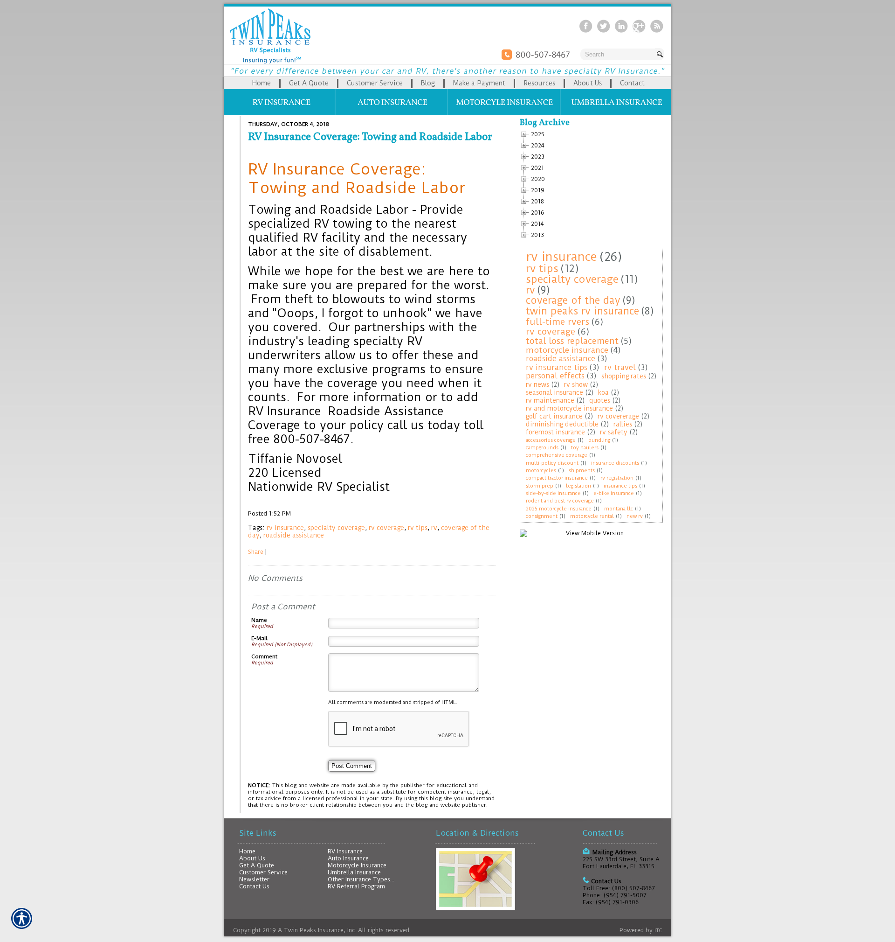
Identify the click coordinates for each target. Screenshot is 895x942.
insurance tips (620, 486)
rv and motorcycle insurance (569, 408)
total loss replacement (572, 341)
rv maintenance (550, 400)
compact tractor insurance (557, 478)
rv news (537, 384)
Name (259, 620)
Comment (264, 656)
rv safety (613, 432)
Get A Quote (256, 865)
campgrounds (542, 448)
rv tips (417, 527)
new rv (634, 516)
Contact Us (254, 886)
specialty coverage (336, 527)
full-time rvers (557, 321)
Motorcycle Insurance (357, 865)
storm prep (539, 486)
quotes (599, 400)
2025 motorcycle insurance (559, 509)
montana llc (618, 509)
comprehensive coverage (556, 455)
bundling (599, 440)
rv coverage (386, 527)
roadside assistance (293, 535)
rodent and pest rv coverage (560, 501)
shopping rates (623, 376)
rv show (576, 384)
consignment (542, 516)
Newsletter (254, 879)
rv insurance (285, 527)
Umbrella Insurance (354, 872)
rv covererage (618, 416)
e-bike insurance (613, 493)
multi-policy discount (552, 463)
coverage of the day (573, 300)
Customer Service (263, 872)
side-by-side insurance (553, 493)
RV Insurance (345, 851)
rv (434, 527)
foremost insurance (555, 432)
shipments (582, 471)
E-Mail (259, 638)
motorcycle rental (592, 516)
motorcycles (541, 471)
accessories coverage (551, 440)
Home (247, 851)
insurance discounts (615, 463)
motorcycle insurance (567, 350)
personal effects (555, 375)
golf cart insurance (554, 416)
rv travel (620, 367)
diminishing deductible (562, 424)
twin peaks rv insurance (582, 311)
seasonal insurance (554, 392)
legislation (578, 486)
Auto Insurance (348, 858)
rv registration (616, 478)
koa (603, 392)
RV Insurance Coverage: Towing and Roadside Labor (370, 137)
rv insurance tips (556, 367)
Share (255, 551)
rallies (622, 424)
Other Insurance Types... (361, 879)
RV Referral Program (356, 886)
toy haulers (585, 448)
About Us (252, 858)
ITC (658, 931)
